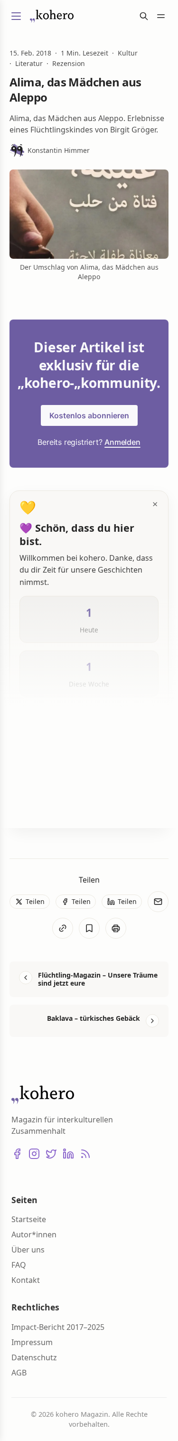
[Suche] (143, 16)
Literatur (29, 63)
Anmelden (122, 442)
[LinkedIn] (68, 1153)
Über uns (28, 1249)
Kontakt (25, 1280)
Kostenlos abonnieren (89, 415)
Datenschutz (34, 1357)
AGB (19, 1372)
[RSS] (85, 1153)
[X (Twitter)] (51, 1153)
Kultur (128, 53)
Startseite (28, 1219)
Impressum (32, 1342)
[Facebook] (17, 1153)
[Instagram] (34, 1153)
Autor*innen (33, 1234)
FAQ (18, 1265)
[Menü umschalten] (16, 16)
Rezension (68, 63)
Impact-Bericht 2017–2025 (57, 1327)
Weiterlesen (51, 805)
